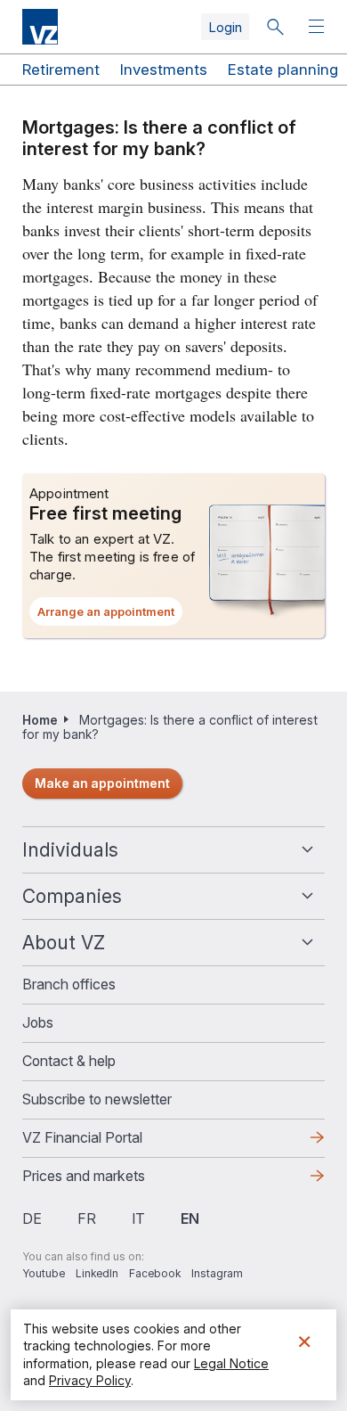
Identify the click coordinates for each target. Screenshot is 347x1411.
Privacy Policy (90, 1380)
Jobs (37, 1022)
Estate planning (283, 69)
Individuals (70, 850)
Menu (318, 27)
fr (86, 1218)
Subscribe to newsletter (97, 1099)
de (32, 1218)
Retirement (61, 69)
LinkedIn (97, 1273)
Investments (163, 69)
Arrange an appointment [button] (109, 615)
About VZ (63, 942)
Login (225, 27)
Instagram (217, 1273)
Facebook (155, 1273)
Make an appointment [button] (102, 783)
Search (275, 26)
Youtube (43, 1273)
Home (40, 719)
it (138, 1218)
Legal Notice (231, 1363)
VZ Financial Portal (110, 1142)
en (190, 1218)
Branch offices (69, 984)
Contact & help (69, 1061)
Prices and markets (112, 1181)
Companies (72, 896)
